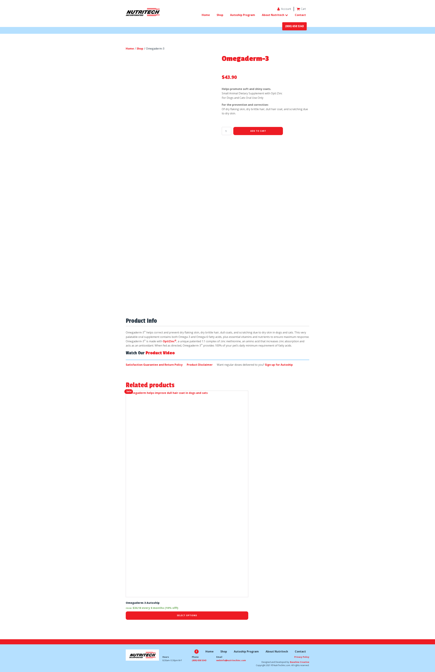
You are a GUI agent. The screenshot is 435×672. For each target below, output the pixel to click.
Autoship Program (242, 15)
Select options (187, 615)
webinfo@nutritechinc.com (231, 660)
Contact (300, 15)
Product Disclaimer (200, 365)
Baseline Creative (299, 662)
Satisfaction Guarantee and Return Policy (154, 365)
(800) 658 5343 (294, 26)
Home (206, 15)
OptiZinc (169, 341)
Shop (220, 15)
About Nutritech (273, 15)
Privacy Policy (301, 657)
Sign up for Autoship (279, 365)
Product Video (160, 353)
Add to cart (258, 130)
